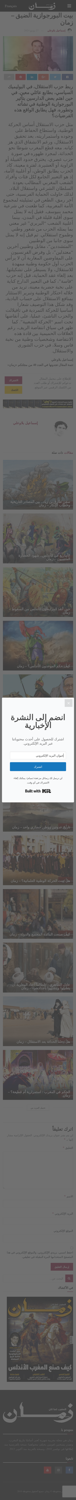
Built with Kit (38, 791)
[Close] (68, 703)
